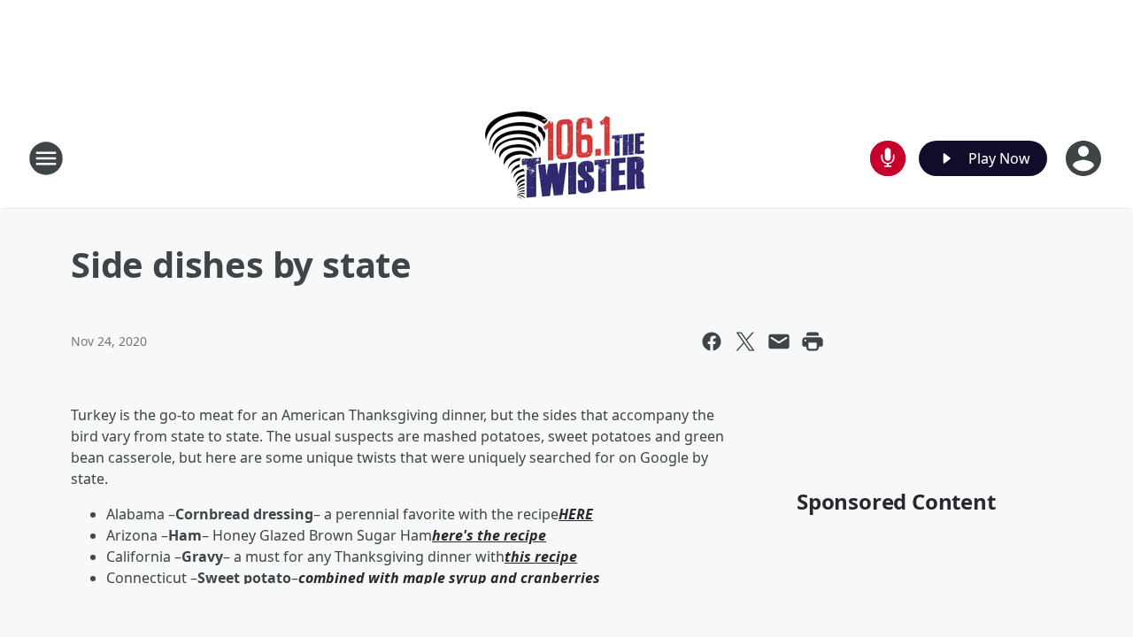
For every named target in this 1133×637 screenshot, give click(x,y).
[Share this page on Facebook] (711, 341)
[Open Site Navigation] (46, 158)
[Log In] (1085, 158)
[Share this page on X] (745, 341)
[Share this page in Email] (779, 341)
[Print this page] (812, 341)
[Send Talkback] (888, 158)
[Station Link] (567, 157)
